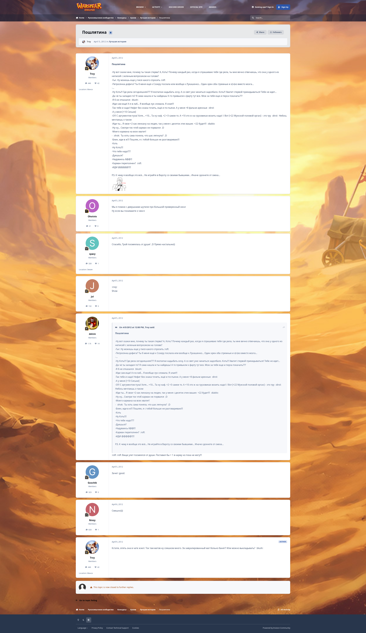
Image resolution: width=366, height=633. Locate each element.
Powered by (276, 628)
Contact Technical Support (117, 628)
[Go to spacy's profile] (92, 243)
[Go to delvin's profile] (92, 323)
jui (92, 296)
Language (82, 628)
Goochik (92, 482)
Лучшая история (117, 41)
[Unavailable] (119, 179)
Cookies (135, 628)
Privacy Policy (97, 628)
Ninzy (92, 520)
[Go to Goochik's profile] (92, 472)
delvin (92, 334)
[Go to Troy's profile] (83, 41)
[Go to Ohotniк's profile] (92, 206)
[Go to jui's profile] (92, 286)
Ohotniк (92, 216)
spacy (92, 253)
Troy (89, 41)
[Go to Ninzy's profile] (92, 509)
